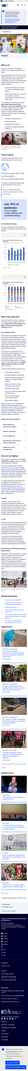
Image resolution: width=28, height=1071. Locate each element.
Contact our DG (5, 966)
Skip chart (9, 235)
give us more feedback (9, 911)
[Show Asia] (16, 306)
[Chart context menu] (24, 235)
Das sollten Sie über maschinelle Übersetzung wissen (12, 21)
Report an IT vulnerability (8, 1024)
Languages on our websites (8, 1027)
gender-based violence (13, 386)
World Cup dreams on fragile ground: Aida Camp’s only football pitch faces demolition (13, 857)
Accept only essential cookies (16, 1067)
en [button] (18, 5)
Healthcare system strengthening (9, 448)
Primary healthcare (9, 436)
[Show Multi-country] (9, 309)
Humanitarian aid (7, 31)
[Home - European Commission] (5, 5)
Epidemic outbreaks (9, 431)
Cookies (3, 1030)
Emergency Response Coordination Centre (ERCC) (12, 991)
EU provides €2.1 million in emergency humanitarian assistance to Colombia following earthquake (13, 721)
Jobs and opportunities (7, 974)
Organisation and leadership (8, 977)
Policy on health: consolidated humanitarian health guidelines (13, 603)
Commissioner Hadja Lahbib (8, 980)
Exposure (3, 952)
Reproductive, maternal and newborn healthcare (12, 441)
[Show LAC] (7, 307)
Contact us (4, 1021)
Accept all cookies (12, 1062)
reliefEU (9, 501)
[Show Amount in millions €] (14, 264)
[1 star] (3, 907)
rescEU (5, 526)
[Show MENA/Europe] (19, 307)
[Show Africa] (7, 306)
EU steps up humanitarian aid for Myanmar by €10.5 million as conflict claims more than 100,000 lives (13, 688)
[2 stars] (4, 907)
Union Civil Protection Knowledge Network (12, 995)
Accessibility (4, 1039)
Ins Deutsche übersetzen (11, 19)
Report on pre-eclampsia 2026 (13, 600)
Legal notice (4, 1036)
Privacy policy (5, 1033)
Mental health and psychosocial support (10, 426)
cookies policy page (11, 1051)
